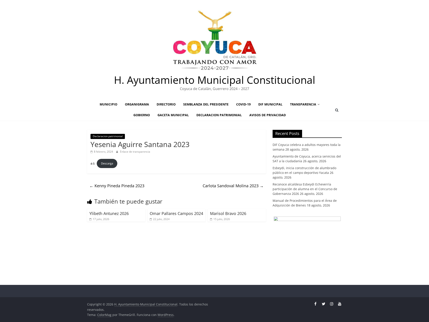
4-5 (92, 163)
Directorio (166, 104)
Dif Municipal (270, 104)
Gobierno (141, 115)
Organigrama (137, 104)
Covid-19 (243, 104)
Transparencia (303, 104)
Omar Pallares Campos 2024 (176, 213)
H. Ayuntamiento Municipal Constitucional (214, 80)
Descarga (107, 163)
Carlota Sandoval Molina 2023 (233, 185)
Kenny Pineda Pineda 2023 (116, 185)
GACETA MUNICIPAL (173, 115)
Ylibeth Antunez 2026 (109, 213)
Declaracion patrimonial (219, 115)
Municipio (108, 104)
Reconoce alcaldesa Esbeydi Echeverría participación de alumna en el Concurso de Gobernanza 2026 (305, 189)
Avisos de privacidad (267, 115)
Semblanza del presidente (206, 104)
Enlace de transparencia (135, 152)
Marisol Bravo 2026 (228, 213)
